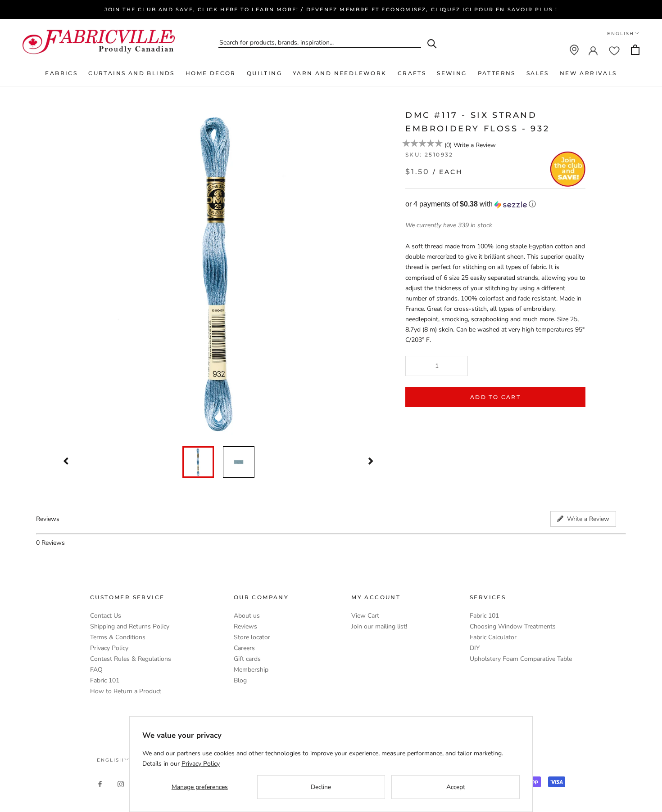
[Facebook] (100, 783)
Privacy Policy (109, 648)
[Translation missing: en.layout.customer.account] (593, 49)
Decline (321, 787)
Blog (240, 680)
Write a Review (474, 145)
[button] (495, 204)
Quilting (264, 73)
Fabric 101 (104, 680)
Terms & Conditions (117, 637)
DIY (475, 648)
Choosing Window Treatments (513, 626)
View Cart (365, 615)
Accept (455, 787)
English (620, 33)
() (448, 145)
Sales (537, 73)
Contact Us (105, 615)
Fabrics (61, 73)
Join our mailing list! (379, 626)
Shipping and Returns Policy (129, 626)
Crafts (412, 73)
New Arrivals (588, 73)
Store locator (252, 637)
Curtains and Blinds (131, 73)
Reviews (245, 626)
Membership (251, 669)
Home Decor (211, 73)
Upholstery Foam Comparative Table (521, 659)
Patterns (497, 73)
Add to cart (495, 397)
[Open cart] (635, 50)
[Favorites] (614, 50)
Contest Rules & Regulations (130, 659)
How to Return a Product (125, 691)
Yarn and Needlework (340, 73)
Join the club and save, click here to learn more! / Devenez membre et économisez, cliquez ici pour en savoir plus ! (331, 9)
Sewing (452, 73)
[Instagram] (121, 783)
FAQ (96, 669)
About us (247, 615)
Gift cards (247, 659)
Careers (244, 648)
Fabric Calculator (493, 637)
